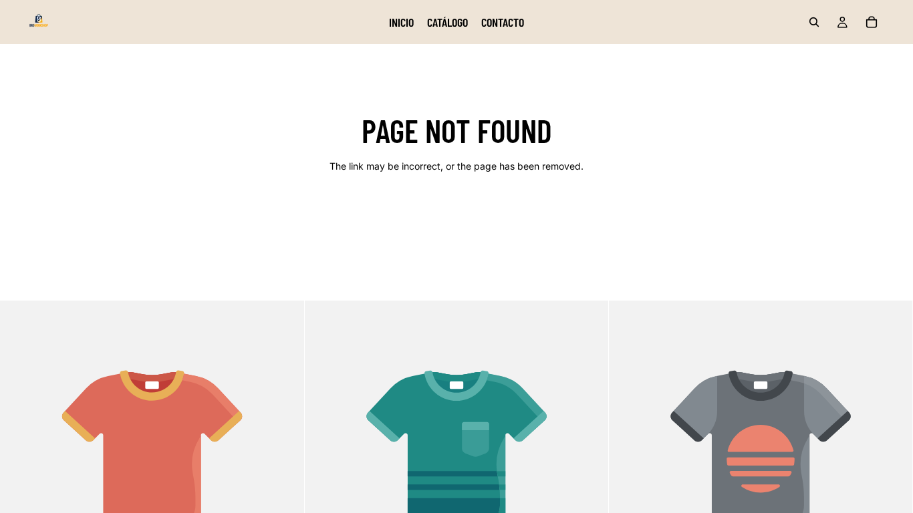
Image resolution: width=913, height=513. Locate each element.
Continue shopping (456, 213)
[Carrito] (871, 22)
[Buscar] (814, 22)
